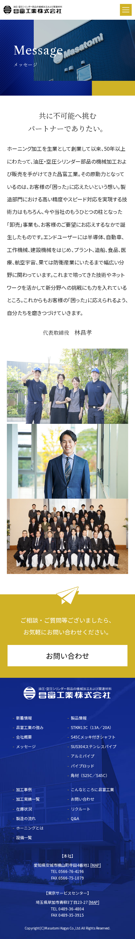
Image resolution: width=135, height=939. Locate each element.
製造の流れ (26, 818)
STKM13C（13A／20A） (92, 727)
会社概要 (24, 737)
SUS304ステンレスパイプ (93, 746)
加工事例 (24, 789)
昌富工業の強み (30, 727)
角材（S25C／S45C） (90, 775)
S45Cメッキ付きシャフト (93, 737)
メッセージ (26, 746)
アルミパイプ (82, 756)
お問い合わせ (67, 655)
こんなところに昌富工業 (92, 789)
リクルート (80, 809)
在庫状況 (24, 809)
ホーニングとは (30, 828)
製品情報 (79, 718)
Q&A (75, 818)
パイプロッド (82, 765)
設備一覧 (24, 837)
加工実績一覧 (28, 799)
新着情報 (24, 718)
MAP (96, 865)
